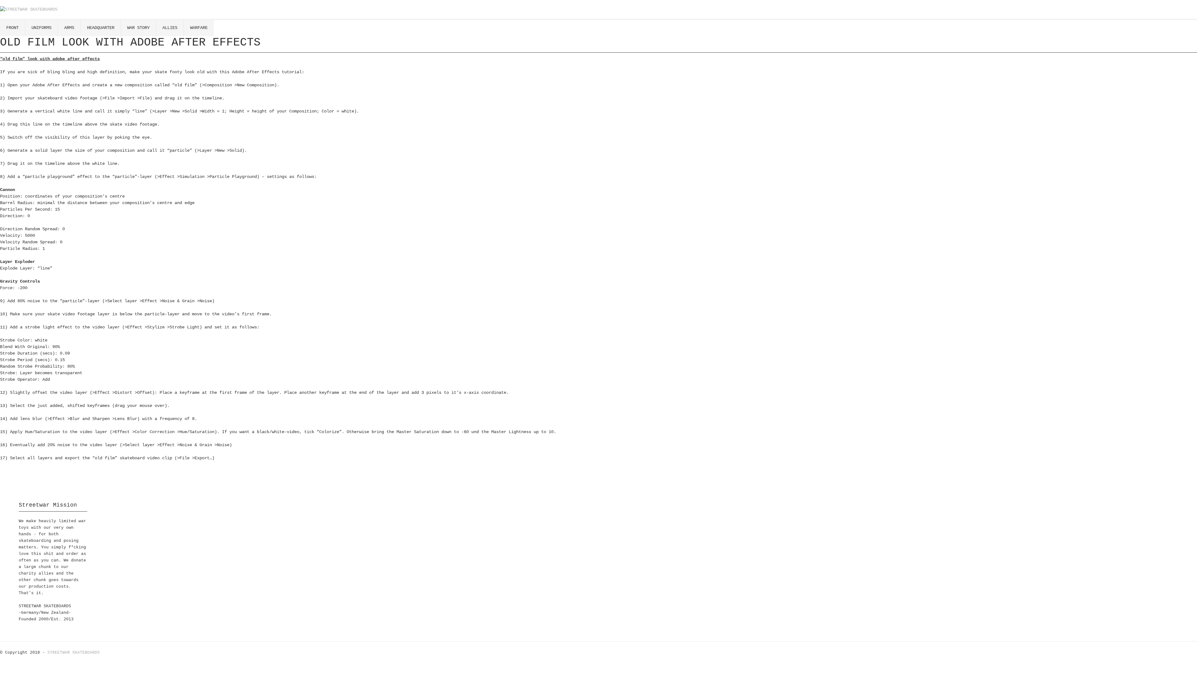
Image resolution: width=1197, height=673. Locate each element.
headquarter (100, 27)
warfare (199, 27)
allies (169, 27)
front (12, 27)
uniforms (41, 27)
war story (138, 27)
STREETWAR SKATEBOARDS (73, 652)
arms (69, 27)
